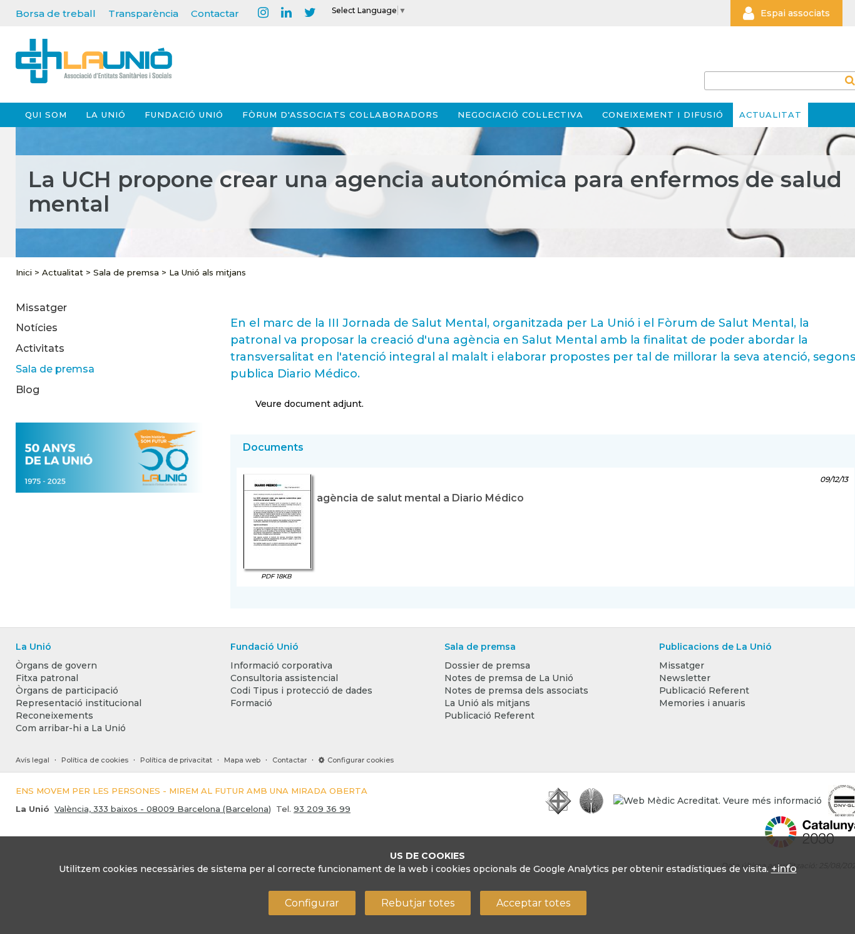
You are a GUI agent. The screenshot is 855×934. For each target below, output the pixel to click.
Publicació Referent (489, 715)
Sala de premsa (126, 272)
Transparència (143, 13)
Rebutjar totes (417, 903)
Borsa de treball (56, 13)
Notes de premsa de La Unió (508, 678)
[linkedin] (286, 13)
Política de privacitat (176, 760)
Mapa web (242, 760)
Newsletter (684, 678)
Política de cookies (94, 760)
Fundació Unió (184, 115)
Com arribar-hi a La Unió (71, 728)
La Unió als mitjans (207, 272)
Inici (24, 272)
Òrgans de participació (67, 690)
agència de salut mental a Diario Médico (420, 498)
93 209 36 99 (322, 809)
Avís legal (32, 760)
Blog (27, 390)
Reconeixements (54, 715)
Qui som (46, 115)
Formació (251, 703)
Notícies (37, 328)
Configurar (312, 903)
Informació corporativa (281, 665)
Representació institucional (78, 703)
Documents (273, 447)
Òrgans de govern (56, 665)
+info (784, 869)
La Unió (106, 115)
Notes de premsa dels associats (516, 690)
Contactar (215, 13)
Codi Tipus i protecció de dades (301, 690)
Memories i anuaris (702, 703)
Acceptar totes (533, 903)
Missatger (41, 308)
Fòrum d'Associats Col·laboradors (340, 115)
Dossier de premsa (487, 665)
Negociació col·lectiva (520, 115)
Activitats (40, 348)
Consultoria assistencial (284, 678)
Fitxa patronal (47, 678)
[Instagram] (263, 13)
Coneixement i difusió (663, 115)
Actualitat (770, 115)
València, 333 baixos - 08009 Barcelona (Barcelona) (162, 809)
